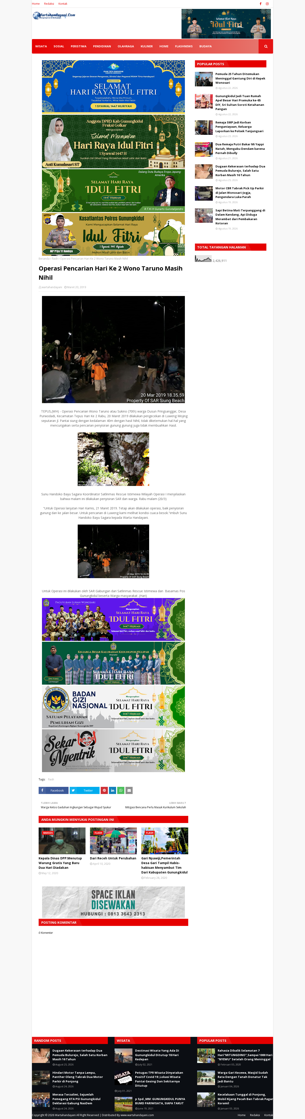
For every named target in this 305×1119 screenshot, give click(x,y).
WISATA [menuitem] (41, 46)
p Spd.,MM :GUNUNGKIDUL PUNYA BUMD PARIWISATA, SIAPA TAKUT (160, 1101)
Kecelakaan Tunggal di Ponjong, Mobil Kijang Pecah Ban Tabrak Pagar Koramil (245, 1098)
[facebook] (261, 4)
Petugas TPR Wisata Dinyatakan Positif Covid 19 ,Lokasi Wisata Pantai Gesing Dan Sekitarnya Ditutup (159, 1079)
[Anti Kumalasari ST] (113, 167)
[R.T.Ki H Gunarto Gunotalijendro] (113, 211)
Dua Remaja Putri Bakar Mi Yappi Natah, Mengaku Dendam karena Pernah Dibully (240, 148)
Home (36, 4)
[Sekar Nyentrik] (113, 771)
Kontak (62, 4)
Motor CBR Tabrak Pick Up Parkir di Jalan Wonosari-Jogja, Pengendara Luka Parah (239, 192)
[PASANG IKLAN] (113, 917)
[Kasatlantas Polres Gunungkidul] (113, 254)
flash (55, 258)
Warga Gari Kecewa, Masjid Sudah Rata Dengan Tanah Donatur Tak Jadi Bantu (243, 1077)
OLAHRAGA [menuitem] (126, 46)
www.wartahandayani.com (137, 1115)
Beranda (44, 258)
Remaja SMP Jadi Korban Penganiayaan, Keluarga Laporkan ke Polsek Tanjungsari (239, 126)
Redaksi (49, 4)
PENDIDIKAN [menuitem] (102, 46)
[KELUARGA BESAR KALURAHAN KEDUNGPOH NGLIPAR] (113, 683)
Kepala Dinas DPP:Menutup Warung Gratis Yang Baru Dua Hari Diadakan (60, 863)
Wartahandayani (65, 1115)
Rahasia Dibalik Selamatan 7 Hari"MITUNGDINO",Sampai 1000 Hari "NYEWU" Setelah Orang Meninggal (245, 1054)
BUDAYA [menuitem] (205, 46)
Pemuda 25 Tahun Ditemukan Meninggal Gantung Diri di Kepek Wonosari (240, 78)
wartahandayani (52, 287)
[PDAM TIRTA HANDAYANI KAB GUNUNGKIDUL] (113, 112)
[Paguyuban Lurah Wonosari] (113, 640)
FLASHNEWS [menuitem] (184, 46)
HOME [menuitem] (163, 46)
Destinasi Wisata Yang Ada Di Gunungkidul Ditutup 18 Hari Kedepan (157, 1054)
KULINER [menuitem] (147, 46)
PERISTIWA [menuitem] (78, 46)
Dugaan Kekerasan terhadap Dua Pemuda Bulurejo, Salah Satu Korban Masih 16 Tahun (240, 170)
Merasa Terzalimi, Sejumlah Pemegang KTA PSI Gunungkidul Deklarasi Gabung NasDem (76, 1098)
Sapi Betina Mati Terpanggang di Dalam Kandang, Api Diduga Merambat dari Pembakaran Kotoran (240, 216)
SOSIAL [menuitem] (59, 46)
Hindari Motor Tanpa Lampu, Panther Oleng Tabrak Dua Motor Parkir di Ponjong (77, 1077)
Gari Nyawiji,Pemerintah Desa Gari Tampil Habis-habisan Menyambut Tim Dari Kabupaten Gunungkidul (164, 865)
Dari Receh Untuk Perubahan (113, 858)
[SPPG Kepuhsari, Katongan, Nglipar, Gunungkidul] (113, 727)
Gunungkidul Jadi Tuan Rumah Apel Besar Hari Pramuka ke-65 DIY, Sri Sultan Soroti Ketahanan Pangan (239, 102)
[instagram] (267, 4)
